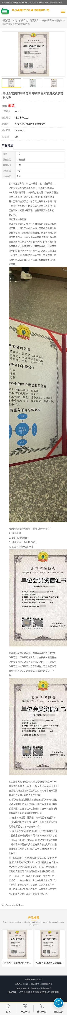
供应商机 (23, 20)
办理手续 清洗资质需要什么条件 (50, 963)
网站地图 (55, 992)
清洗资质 (34, 20)
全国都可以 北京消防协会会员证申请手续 (21, 963)
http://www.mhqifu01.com (13, 905)
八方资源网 (24, 992)
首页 (15, 20)
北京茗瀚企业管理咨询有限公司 (27, 989)
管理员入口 (44, 992)
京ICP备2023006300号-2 (42, 984)
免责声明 (34, 992)
